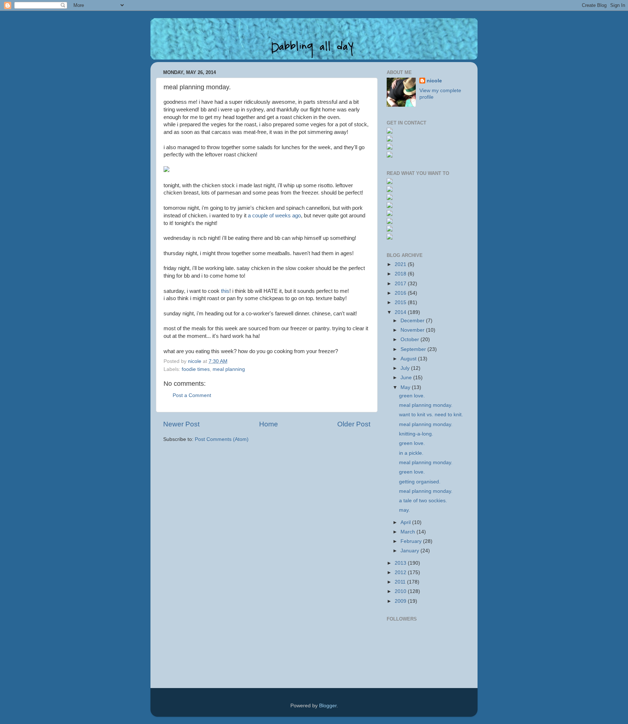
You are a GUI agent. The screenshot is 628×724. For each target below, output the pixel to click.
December (413, 320)
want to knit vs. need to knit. (431, 414)
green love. (412, 395)
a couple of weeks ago (274, 215)
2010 (401, 591)
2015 (401, 302)
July (405, 368)
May (406, 387)
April (406, 522)
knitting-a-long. (416, 434)
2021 (401, 264)
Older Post (353, 424)
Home (268, 424)
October (410, 339)
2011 (401, 582)
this (225, 291)
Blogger (328, 705)
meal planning (229, 369)
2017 (401, 283)
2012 (401, 572)
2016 (401, 293)
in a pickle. (411, 453)
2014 (401, 312)
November (413, 330)
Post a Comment (192, 395)
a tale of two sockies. (423, 500)
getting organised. (419, 481)
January (410, 550)
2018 (401, 274)
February (411, 541)
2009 (401, 601)
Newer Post (181, 424)
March (408, 532)
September (413, 349)
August (409, 358)
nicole (434, 80)
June (406, 377)
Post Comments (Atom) (222, 439)
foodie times (196, 369)
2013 (401, 563)
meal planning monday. (425, 405)
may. (404, 510)
